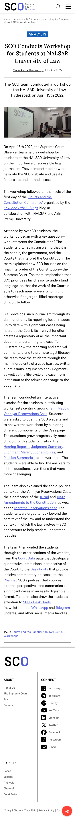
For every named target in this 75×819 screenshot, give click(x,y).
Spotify (53, 703)
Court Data (10, 794)
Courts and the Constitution (30, 632)
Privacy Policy (46, 810)
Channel (9, 788)
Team (7, 699)
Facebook (55, 732)
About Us (9, 687)
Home (7, 19)
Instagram (55, 739)
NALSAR (54, 632)
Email (52, 747)
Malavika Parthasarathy (28, 70)
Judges (8, 776)
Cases (7, 771)
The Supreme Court (15, 693)
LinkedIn (54, 717)
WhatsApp (55, 688)
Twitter (53, 725)
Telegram (54, 695)
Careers (8, 705)
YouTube (54, 710)
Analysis (18, 19)
